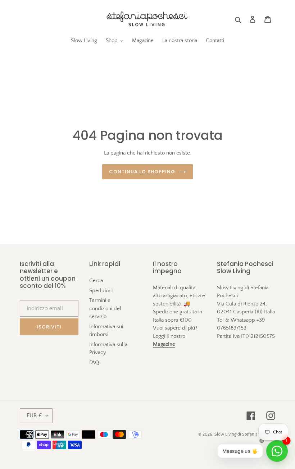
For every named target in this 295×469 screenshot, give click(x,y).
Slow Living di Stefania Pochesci (244, 434)
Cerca (96, 280)
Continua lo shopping (142, 171)
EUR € (34, 415)
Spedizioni (101, 291)
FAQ (94, 362)
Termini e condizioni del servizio (105, 308)
